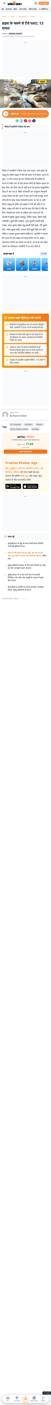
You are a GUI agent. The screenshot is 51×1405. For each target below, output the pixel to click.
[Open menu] (4, 3)
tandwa (35, 429)
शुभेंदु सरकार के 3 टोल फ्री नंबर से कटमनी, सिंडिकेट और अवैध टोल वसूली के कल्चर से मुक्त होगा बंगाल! (25, 577)
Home (4, 17)
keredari (28, 424)
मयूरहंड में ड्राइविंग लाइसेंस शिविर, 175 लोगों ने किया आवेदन (27, 361)
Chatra (32, 17)
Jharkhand (22, 17)
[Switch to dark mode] (36, 3)
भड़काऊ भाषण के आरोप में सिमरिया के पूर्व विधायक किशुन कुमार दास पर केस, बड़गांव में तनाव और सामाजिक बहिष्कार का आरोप (26, 350)
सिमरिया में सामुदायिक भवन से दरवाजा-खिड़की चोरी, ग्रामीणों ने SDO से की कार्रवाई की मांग (27, 326)
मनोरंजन (21, 468)
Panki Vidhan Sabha (19, 429)
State (13, 17)
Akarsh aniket (15, 33)
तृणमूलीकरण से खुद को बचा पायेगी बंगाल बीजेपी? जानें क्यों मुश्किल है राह (26, 545)
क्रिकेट (8, 472)
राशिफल (16, 472)
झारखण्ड (9, 9)
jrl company (15, 424)
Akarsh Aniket (20, 415)
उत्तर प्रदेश (23, 9)
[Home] (15, 3)
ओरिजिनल (44, 9)
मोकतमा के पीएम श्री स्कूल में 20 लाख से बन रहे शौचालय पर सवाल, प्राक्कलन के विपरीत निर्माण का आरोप (26, 337)
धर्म (41, 468)
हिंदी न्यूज (25, 475)
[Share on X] (33, 120)
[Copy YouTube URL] (25, 120)
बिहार (15, 9)
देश (6, 468)
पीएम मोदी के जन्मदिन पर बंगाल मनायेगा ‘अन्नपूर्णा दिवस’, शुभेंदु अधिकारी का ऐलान (26, 588)
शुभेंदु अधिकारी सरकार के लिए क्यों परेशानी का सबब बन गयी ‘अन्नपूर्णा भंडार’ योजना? (27, 566)
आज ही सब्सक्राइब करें (25, 451)
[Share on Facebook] (21, 120)
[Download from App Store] (30, 486)
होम (3, 9)
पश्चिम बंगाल (33, 9)
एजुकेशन (13, 468)
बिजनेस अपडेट (32, 468)
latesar (39, 424)
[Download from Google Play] (13, 486)
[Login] (25, 1399)
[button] (25, 93)
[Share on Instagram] (29, 120)
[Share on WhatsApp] (17, 120)
